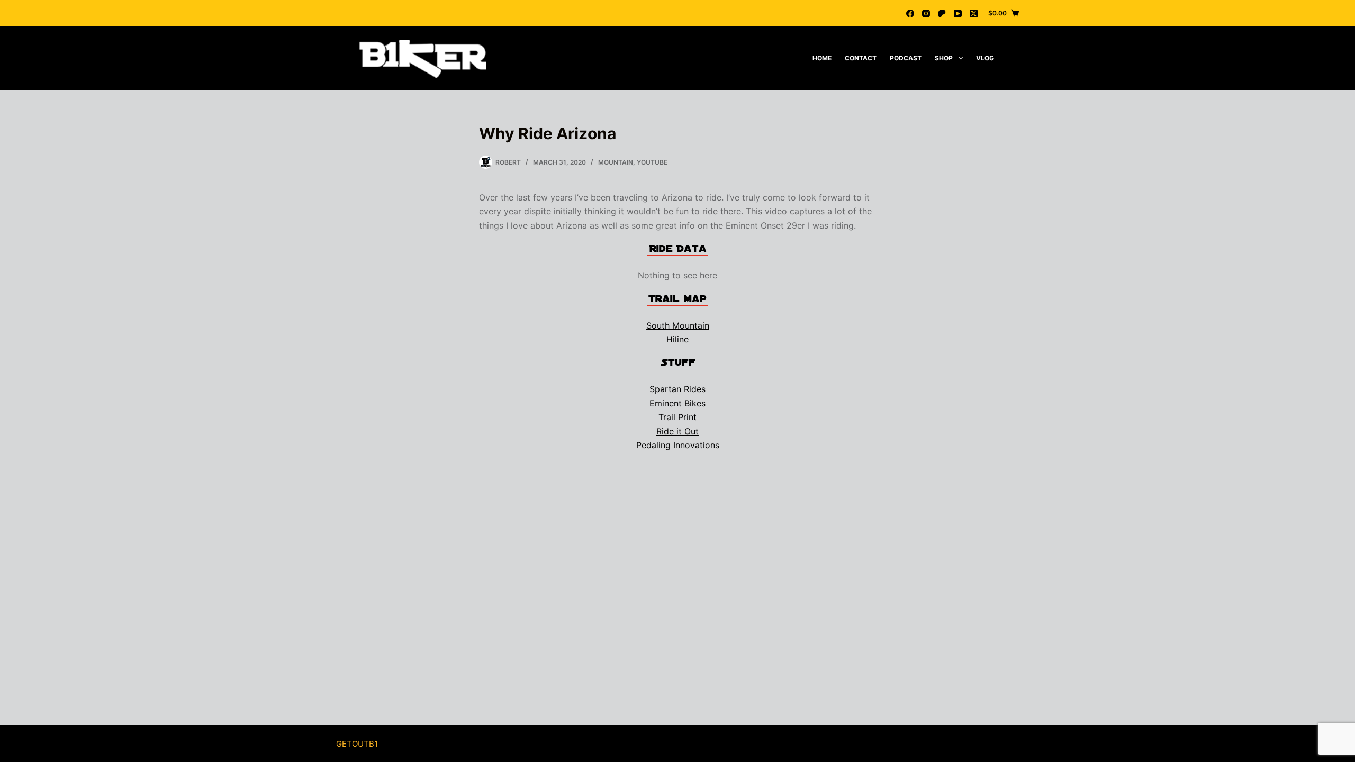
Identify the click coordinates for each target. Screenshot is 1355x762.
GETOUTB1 (357, 744)
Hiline (677, 339)
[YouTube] (958, 13)
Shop (944, 58)
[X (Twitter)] (974, 13)
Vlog (985, 58)
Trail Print (677, 417)
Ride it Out (677, 431)
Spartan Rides (677, 389)
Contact (861, 58)
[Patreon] (942, 13)
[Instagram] (926, 13)
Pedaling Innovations (677, 445)
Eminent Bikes (677, 403)
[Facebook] (910, 13)
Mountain (615, 162)
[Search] (1015, 58)
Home (822, 58)
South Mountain (677, 325)
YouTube (652, 162)
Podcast (906, 58)
